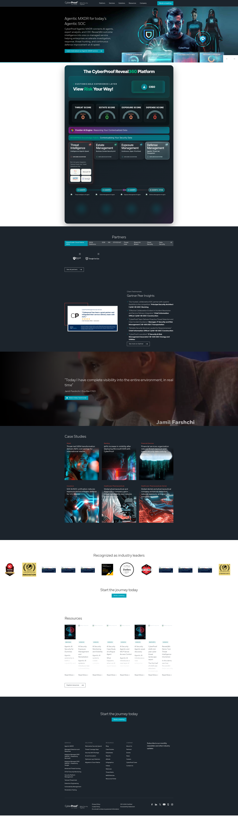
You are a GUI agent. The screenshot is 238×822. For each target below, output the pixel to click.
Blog (107, 746)
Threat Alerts (110, 772)
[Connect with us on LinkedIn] (156, 804)
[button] (227, 59)
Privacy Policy (96, 804)
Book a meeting (165, 3)
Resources (110, 742)
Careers (128, 759)
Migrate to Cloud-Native (92, 762)
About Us (129, 746)
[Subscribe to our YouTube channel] (164, 804)
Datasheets (109, 752)
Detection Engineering (72, 783)
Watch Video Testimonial (77, 398)
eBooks (108, 759)
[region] (148, 87)
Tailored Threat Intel (71, 780)
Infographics (110, 762)
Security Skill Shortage (92, 752)
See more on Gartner (136, 344)
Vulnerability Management (73, 786)
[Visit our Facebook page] (152, 804)
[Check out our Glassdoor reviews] (168, 804)
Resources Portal (111, 778)
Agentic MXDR (69, 746)
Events (128, 752)
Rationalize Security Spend (93, 746)
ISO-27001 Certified (126, 804)
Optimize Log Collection (92, 759)
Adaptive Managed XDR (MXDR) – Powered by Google (72, 763)
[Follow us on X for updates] (160, 804)
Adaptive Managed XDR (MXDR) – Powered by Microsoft (72, 756)
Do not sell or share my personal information (105, 809)
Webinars (109, 769)
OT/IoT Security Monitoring (73, 771)
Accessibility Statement (127, 806)
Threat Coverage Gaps (92, 749)
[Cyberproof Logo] (76, 3)
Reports (108, 756)
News (128, 756)
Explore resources (73, 685)
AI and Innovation (90, 756)
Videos (108, 765)
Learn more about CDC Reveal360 (78, 53)
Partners (129, 749)
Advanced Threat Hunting (73, 768)
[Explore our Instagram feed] (172, 804)
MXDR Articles (110, 775)
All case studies (72, 530)
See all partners (72, 269)
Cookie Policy (96, 806)
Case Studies (110, 749)
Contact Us (129, 765)
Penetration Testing (71, 790)
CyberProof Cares (131, 762)
